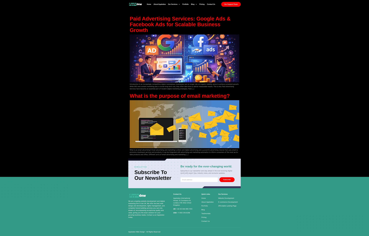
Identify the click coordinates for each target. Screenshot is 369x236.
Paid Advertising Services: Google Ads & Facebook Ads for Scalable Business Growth (180, 24)
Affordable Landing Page (227, 206)
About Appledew (160, 4)
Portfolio (185, 4)
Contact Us (211, 4)
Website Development (226, 198)
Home (149, 4)
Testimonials (205, 213)
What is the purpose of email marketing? (180, 96)
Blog (192, 4)
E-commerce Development (228, 202)
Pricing (202, 4)
